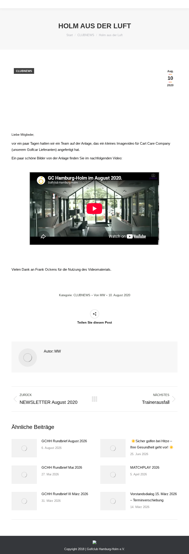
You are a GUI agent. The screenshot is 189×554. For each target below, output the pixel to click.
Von (99, 295)
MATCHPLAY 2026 (144, 467)
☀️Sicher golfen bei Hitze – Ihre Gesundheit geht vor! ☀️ (152, 444)
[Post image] (24, 448)
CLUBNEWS (24, 71)
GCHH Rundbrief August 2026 (64, 441)
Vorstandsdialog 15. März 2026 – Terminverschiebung (153, 497)
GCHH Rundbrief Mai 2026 (61, 467)
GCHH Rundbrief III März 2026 (64, 494)
